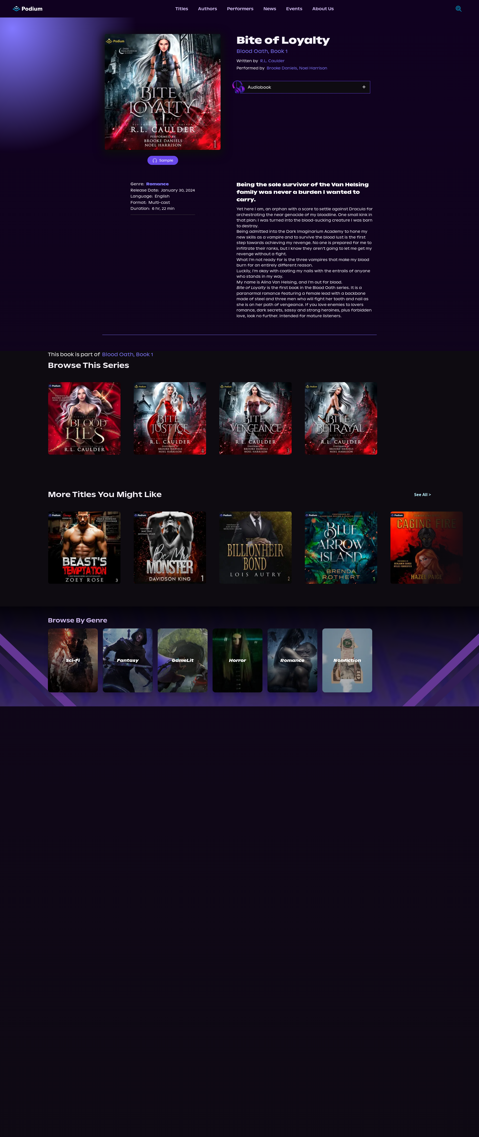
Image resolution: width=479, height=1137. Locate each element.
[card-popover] (84, 418)
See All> (422, 494)
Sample (166, 160)
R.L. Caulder (272, 60)
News (269, 8)
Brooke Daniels (282, 68)
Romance (157, 184)
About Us (323, 8)
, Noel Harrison (312, 68)
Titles (181, 8)
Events (294, 8)
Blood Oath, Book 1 (262, 51)
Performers (240, 8)
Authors (207, 8)
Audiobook (259, 87)
